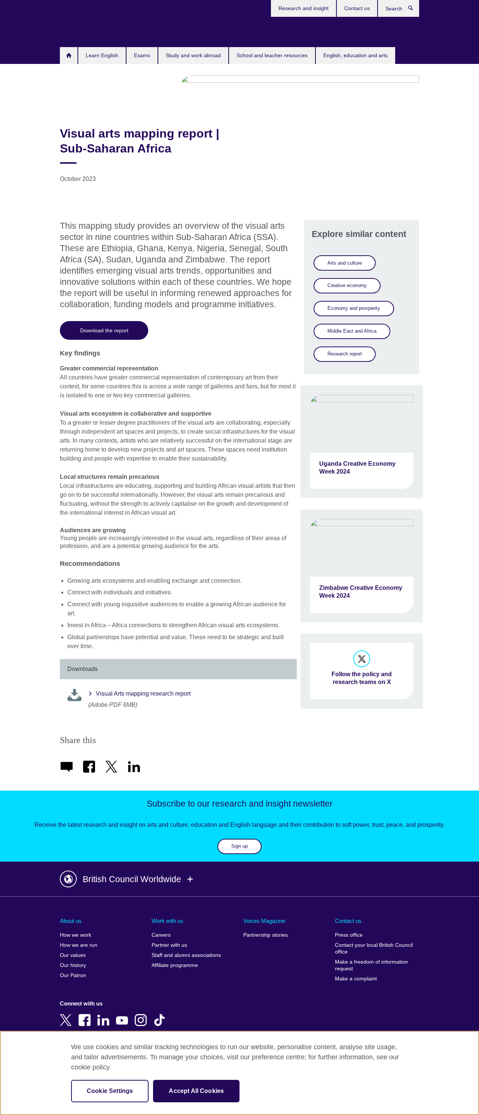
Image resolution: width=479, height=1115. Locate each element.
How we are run (78, 945)
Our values (73, 955)
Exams (142, 55)
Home (68, 55)
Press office (349, 935)
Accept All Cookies (196, 1091)
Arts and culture (344, 263)
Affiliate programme (175, 965)
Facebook (86, 1015)
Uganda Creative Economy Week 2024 (357, 468)
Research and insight (303, 8)
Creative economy (347, 285)
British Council (82, 30)
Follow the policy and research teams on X (362, 678)
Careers (161, 935)
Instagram (142, 1015)
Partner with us (169, 945)
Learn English (102, 55)
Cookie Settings (110, 1091)
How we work (75, 935)
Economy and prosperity (353, 308)
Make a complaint (356, 979)
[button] (239, 879)
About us (71, 921)
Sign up (239, 846)
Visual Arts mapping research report (143, 693)
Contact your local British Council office (374, 948)
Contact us (357, 8)
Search (414, 9)
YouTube (123, 1015)
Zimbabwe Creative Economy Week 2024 (360, 592)
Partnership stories (265, 935)
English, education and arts (355, 55)
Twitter (67, 1015)
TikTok (160, 1015)
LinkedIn (104, 1015)
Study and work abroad (193, 55)
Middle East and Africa (351, 331)
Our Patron (73, 975)
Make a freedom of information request (371, 965)
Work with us (167, 921)
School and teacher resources (272, 55)
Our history (73, 965)
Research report (344, 354)
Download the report (104, 330)
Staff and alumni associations (186, 955)
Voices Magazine (264, 921)
